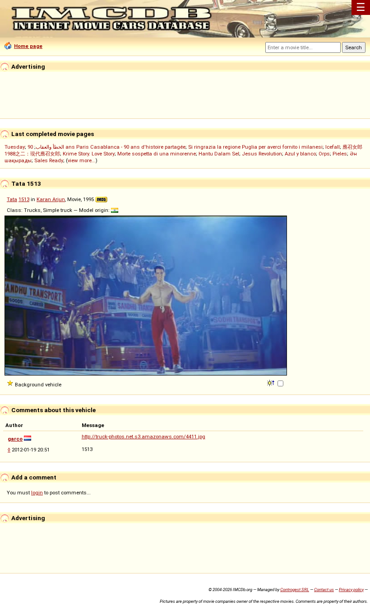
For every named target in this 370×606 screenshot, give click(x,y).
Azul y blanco (300, 153)
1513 (23, 199)
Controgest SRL (294, 589)
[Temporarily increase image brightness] (271, 382)
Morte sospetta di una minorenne (156, 153)
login (37, 492)
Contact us (324, 589)
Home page (28, 46)
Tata (12, 199)
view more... (82, 160)
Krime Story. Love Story (89, 153)
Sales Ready (48, 160)
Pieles (340, 153)
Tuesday (15, 147)
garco (15, 439)
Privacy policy (351, 589)
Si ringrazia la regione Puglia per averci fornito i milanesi (255, 147)
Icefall (332, 147)
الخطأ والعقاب (50, 147)
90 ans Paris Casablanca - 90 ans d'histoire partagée (106, 147)
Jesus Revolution (262, 153)
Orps (324, 153)
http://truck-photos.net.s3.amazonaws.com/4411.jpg (143, 436)
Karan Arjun (51, 199)
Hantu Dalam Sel (219, 153)
